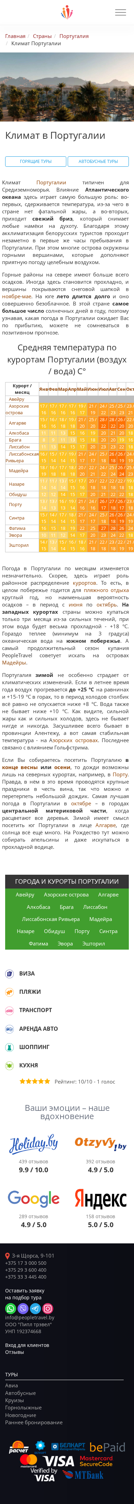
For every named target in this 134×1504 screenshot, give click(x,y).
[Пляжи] (9, 992)
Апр (72, 389)
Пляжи (30, 992)
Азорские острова (17, 409)
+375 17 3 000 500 (25, 1263)
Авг (113, 389)
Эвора (15, 535)
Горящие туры (36, 161)
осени (62, 767)
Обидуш (18, 494)
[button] (120, 12)
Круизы (14, 1400)
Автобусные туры (98, 161)
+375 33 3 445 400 (25, 1276)
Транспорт (35, 1010)
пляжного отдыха (106, 589)
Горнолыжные (23, 1407)
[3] (34, 1081)
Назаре (16, 484)
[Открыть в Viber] (23, 1308)
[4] (40, 1081)
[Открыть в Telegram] (35, 1308)
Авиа (11, 1385)
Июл (103, 389)
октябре (81, 803)
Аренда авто (38, 1028)
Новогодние (20, 1414)
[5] (47, 1081)
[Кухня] (9, 1065)
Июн (92, 389)
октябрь (107, 604)
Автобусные (20, 1392)
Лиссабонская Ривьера (22, 457)
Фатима (17, 528)
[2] (28, 1081)
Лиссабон (19, 447)
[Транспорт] (9, 1010)
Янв (43, 389)
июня (75, 604)
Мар (63, 389)
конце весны (20, 767)
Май (82, 389)
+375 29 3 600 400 (25, 1270)
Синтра (16, 518)
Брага (15, 440)
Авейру (16, 399)
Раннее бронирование (34, 1422)
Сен (121, 389)
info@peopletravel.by (29, 1317)
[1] (22, 1081)
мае (26, 296)
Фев (53, 389)
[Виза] (9, 973)
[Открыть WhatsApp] (10, 1308)
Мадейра (18, 470)
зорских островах (75, 740)
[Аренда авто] (9, 1029)
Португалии (51, 182)
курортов (84, 582)
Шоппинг (34, 1047)
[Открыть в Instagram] (47, 1308)
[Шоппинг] (9, 1047)
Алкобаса (19, 433)
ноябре (11, 296)
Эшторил (19, 545)
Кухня (28, 1065)
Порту (15, 504)
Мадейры (14, 662)
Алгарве (17, 423)
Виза (27, 973)
